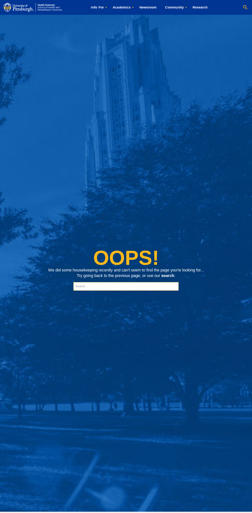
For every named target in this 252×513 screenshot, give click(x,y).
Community (174, 7)
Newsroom (147, 7)
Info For (97, 7)
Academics (122, 7)
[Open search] (245, 7)
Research (200, 7)
